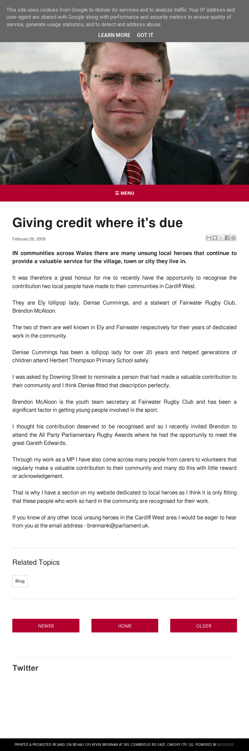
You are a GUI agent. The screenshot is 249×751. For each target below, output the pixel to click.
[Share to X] (221, 238)
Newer (46, 626)
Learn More (114, 35)
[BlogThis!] (215, 238)
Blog (20, 581)
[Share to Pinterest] (233, 238)
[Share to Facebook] (227, 238)
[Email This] (209, 238)
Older (203, 626)
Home (125, 626)
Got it (145, 35)
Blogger (225, 744)
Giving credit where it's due (97, 223)
